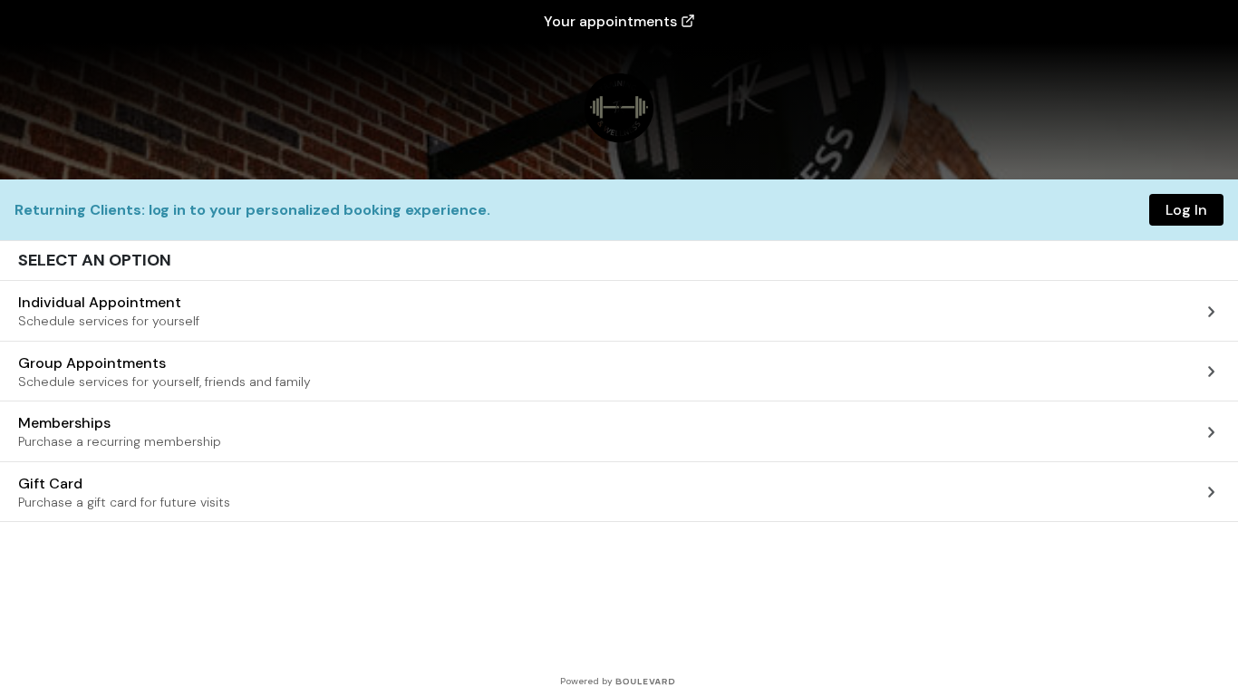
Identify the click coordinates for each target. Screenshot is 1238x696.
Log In (1186, 209)
